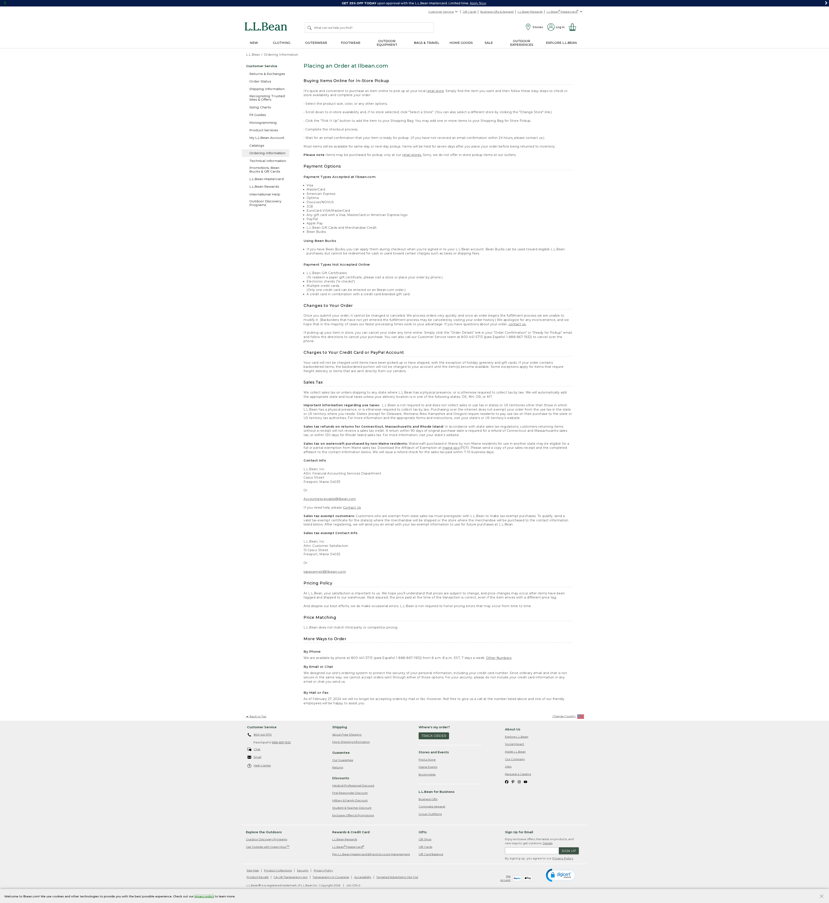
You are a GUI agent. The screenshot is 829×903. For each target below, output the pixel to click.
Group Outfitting (430, 814)
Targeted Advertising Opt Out (397, 877)
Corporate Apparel (432, 806)
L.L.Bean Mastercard (348, 847)
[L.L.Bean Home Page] (267, 27)
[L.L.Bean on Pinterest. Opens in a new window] (513, 781)
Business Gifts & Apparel (497, 11)
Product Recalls (258, 877)
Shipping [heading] (339, 727)
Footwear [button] (350, 43)
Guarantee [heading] (341, 753)
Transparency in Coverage (331, 877)
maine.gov (451, 448)
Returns (337, 767)
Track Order (433, 736)
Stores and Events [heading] (434, 752)
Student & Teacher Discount (352, 807)
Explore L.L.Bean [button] (561, 43)
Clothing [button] (281, 43)
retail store (435, 91)
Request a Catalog (518, 774)
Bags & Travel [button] (426, 43)
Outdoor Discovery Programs (266, 839)
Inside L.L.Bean (515, 751)
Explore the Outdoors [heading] (264, 832)
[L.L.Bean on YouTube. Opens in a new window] (525, 781)
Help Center (262, 765)
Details (547, 843)
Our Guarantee (342, 760)
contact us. (518, 324)
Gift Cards (469, 11)
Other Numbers (499, 658)
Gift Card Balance (431, 854)
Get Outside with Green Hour (268, 847)
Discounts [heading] (340, 778)
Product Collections (278, 870)
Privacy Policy (562, 858)
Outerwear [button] (316, 43)
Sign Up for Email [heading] (519, 832)
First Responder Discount (350, 793)
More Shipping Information (351, 742)
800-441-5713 (263, 734)
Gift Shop (425, 839)
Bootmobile (427, 774)
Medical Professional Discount (353, 785)
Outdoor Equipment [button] (387, 43)
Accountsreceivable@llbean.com (330, 499)
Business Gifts (428, 799)
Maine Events (428, 767)
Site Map (253, 870)
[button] (561, 875)
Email (257, 757)
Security (303, 870)
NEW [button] (254, 43)
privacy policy (204, 896)
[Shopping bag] (574, 27)
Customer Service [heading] (262, 727)
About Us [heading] (512, 729)
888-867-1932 (281, 742)
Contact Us (352, 507)
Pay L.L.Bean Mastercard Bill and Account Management (371, 854)
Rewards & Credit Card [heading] (351, 832)
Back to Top (258, 716)
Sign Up (569, 851)
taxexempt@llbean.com (325, 572)
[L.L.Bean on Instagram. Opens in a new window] (519, 781)
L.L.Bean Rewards (530, 11)
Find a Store (427, 759)
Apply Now (478, 3)
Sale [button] (489, 43)
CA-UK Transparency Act (291, 877)
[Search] (309, 27)
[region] (414, 3)
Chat (257, 749)
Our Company (515, 759)
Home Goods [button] (461, 43)
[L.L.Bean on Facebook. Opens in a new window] (506, 781)
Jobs (508, 766)
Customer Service (441, 11)
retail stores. (412, 155)
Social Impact (514, 744)
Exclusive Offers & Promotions (353, 815)
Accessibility (362, 877)
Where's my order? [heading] (434, 727)
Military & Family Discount (350, 800)
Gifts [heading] (423, 832)
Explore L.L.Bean (516, 736)
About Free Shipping (346, 734)
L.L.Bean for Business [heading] (436, 792)
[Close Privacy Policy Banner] (822, 896)
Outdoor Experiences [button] (521, 43)
